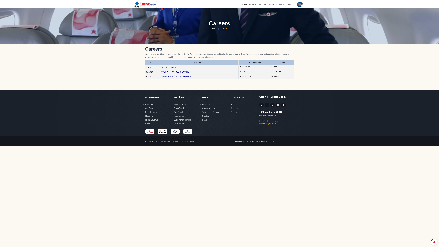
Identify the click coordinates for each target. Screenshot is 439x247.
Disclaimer (179, 141)
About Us (149, 104)
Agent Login (207, 104)
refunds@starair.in (268, 124)
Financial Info (179, 124)
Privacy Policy (151, 141)
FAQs (204, 120)
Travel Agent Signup (210, 112)
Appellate (234, 108)
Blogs (147, 124)
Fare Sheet (178, 112)
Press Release (151, 112)
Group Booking (180, 108)
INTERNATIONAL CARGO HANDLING (177, 77)
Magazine (149, 116)
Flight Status (179, 116)
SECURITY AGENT (169, 67)
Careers (234, 112)
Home (214, 28)
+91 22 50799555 (270, 111)
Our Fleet (149, 108)
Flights (244, 4)
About (271, 4)
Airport (233, 104)
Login (288, 4)
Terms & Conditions (166, 141)
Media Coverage (152, 120)
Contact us (189, 141)
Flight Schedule (180, 104)
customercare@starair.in (269, 115)
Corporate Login (208, 108)
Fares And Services (257, 4)
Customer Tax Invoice (182, 120)
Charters (280, 4)
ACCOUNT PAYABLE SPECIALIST (175, 72)
